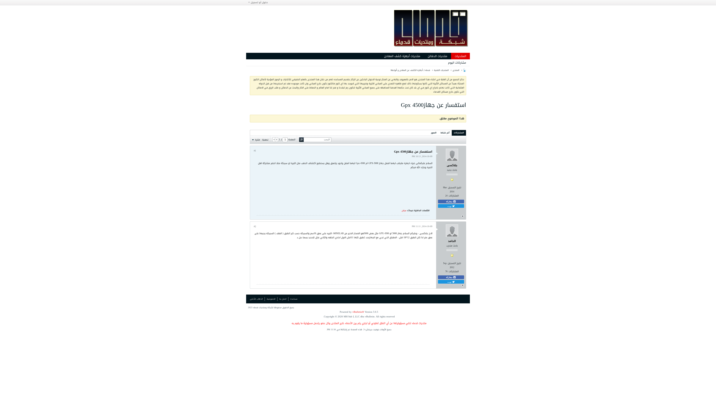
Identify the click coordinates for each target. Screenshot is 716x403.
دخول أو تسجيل (259, 2)
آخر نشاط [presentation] (445, 133)
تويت (449, 205)
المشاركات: (453, 196)
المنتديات (460, 56)
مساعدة (293, 299)
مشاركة (449, 201)
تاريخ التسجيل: (454, 187)
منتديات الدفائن (437, 56)
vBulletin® (358, 312)
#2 (255, 226)
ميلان (404, 211)
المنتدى (456, 70)
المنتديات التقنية (441, 70)
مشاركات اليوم (457, 62)
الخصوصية (271, 299)
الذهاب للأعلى (256, 299)
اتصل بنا (282, 299)
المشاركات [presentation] (459, 133)
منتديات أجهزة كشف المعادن (402, 56)
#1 (255, 151)
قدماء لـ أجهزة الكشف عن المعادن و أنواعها (410, 70)
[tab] (459, 133)
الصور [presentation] (433, 133)
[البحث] (301, 139)
